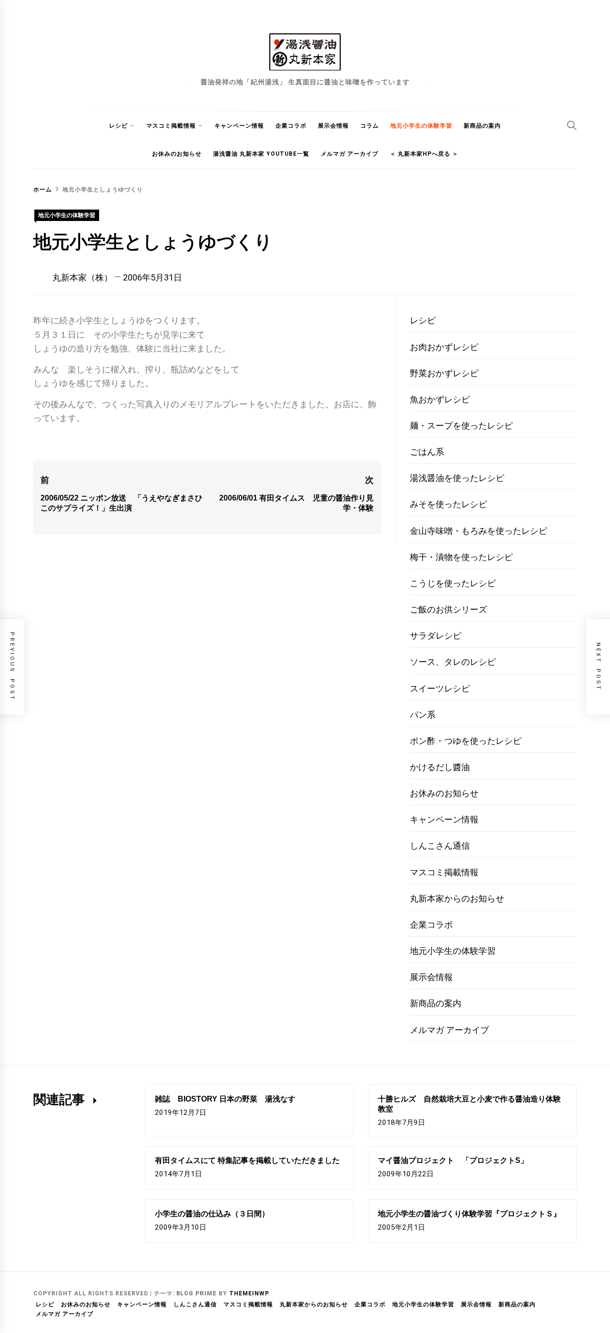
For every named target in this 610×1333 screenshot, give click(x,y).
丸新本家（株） (82, 277)
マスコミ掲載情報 (171, 125)
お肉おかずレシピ (444, 347)
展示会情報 (333, 125)
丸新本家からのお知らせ (457, 898)
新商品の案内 (482, 125)
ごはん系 (427, 452)
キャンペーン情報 (239, 125)
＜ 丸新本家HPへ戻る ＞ (424, 153)
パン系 (423, 715)
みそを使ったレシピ (448, 504)
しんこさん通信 (440, 846)
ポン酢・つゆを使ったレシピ (465, 741)
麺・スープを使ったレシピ (461, 426)
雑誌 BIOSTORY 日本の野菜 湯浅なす (225, 1099)
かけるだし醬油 (440, 767)
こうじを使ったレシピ (453, 583)
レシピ (118, 125)
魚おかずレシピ (440, 399)
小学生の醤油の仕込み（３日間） (212, 1214)
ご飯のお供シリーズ (448, 609)
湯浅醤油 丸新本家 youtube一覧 (261, 153)
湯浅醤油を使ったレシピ (457, 478)
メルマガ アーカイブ (349, 153)
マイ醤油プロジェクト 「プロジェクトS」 (453, 1160)
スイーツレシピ (440, 688)
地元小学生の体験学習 (421, 125)
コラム (369, 125)
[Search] (572, 125)
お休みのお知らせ (177, 153)
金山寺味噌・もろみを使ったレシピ (478, 531)
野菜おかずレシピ (444, 373)
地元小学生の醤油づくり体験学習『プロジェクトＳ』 (469, 1214)
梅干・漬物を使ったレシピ (461, 557)
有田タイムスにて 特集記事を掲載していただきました (247, 1160)
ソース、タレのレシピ (453, 662)
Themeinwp (248, 1293)
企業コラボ (290, 125)
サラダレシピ (435, 636)
